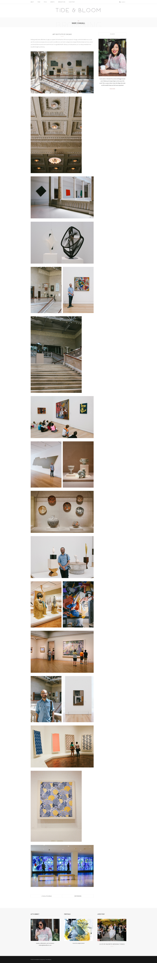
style (45, 2)
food (39, 2)
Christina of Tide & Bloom (47, 896)
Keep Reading (77, 896)
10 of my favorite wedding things (112, 944)
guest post (72, 2)
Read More (112, 88)
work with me (61, 2)
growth (52, 2)
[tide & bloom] (78, 11)
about (32, 2)
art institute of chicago (62, 34)
